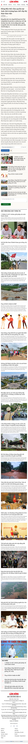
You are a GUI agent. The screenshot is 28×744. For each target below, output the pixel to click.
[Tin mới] (4, 1)
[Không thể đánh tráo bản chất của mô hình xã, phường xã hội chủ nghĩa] (4, 188)
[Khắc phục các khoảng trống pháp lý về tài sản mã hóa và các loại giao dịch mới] (14, 531)
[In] (11, 150)
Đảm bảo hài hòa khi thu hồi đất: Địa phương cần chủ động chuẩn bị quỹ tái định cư (17, 194)
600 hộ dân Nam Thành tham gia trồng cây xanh (14, 243)
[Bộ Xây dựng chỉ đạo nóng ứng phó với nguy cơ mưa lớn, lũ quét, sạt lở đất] (14, 470)
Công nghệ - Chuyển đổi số (20, 735)
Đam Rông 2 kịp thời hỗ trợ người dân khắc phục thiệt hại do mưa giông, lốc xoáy (17, 181)
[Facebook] (17, 726)
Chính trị (10, 4)
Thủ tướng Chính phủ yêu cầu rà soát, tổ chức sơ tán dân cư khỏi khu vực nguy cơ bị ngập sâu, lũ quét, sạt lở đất (17, 169)
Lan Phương (3, 15)
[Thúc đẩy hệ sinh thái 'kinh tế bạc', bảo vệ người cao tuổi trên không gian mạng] (14, 500)
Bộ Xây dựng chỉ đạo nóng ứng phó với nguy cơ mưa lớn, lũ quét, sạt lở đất (12, 455)
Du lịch (16, 734)
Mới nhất (5, 4)
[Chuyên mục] (2, 1)
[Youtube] (14, 726)
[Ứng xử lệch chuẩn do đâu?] (4, 175)
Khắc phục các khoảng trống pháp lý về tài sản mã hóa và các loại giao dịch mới (14, 513)
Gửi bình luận (6, 204)
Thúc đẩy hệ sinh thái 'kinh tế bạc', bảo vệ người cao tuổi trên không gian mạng (13, 483)
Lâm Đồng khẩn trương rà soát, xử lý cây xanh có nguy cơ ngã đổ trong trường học (13, 424)
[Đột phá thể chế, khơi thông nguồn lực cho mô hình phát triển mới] (14, 619)
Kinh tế (18, 4)
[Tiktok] (11, 726)
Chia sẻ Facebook (5, 150)
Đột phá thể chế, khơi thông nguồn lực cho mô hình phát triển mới (14, 603)
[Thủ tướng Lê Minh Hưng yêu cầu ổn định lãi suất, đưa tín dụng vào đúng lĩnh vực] (14, 649)
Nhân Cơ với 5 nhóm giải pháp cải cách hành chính (19, 158)
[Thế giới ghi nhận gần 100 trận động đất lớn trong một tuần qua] (14, 559)
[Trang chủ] (2, 4)
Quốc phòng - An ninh (19, 732)
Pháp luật (3, 732)
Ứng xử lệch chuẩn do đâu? (15, 174)
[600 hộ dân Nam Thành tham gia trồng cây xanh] (14, 261)
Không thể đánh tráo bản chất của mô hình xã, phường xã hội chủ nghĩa (17, 188)
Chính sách (3, 735)
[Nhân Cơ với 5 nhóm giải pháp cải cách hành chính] (7, 160)
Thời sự (14, 4)
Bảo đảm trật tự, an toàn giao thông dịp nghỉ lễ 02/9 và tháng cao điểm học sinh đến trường (13, 394)
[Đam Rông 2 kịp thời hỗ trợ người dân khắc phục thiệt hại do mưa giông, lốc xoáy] (4, 182)
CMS (12, 741)
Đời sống (23, 4)
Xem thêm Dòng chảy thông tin (11, 211)
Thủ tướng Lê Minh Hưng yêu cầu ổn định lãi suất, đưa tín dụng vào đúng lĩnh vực (13, 632)
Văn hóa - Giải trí (4, 734)
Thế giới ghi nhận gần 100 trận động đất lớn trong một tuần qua (13, 544)
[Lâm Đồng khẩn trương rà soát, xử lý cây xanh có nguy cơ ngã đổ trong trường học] (14, 442)
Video (2, 737)
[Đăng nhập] (24, 1)
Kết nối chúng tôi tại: (14, 723)
